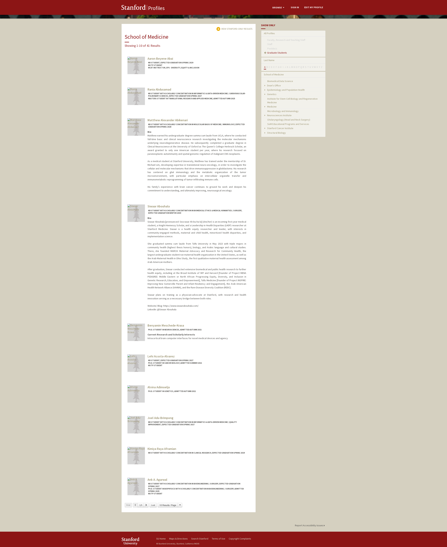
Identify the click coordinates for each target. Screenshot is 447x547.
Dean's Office (274, 85)
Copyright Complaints (240, 538)
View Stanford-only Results (236, 28)
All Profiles (269, 33)
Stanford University (136, 541)
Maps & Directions (178, 538)
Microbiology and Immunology (283, 111)
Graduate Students (277, 52)
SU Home (161, 538)
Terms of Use (218, 538)
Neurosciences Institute (279, 115)
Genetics (271, 94)
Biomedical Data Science (280, 81)
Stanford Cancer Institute (280, 128)
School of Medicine (274, 74)
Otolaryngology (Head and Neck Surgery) (288, 119)
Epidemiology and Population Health (286, 89)
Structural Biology (276, 132)
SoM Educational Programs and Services (288, 124)
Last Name (269, 60)
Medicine (272, 106)
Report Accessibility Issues (309, 525)
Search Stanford (199, 538)
